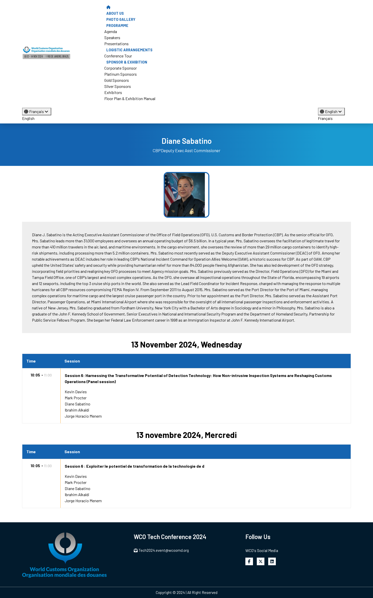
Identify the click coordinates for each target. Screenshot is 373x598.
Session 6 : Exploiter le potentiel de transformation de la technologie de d (134, 466)
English (28, 118)
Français (37, 111)
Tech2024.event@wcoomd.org (164, 550)
